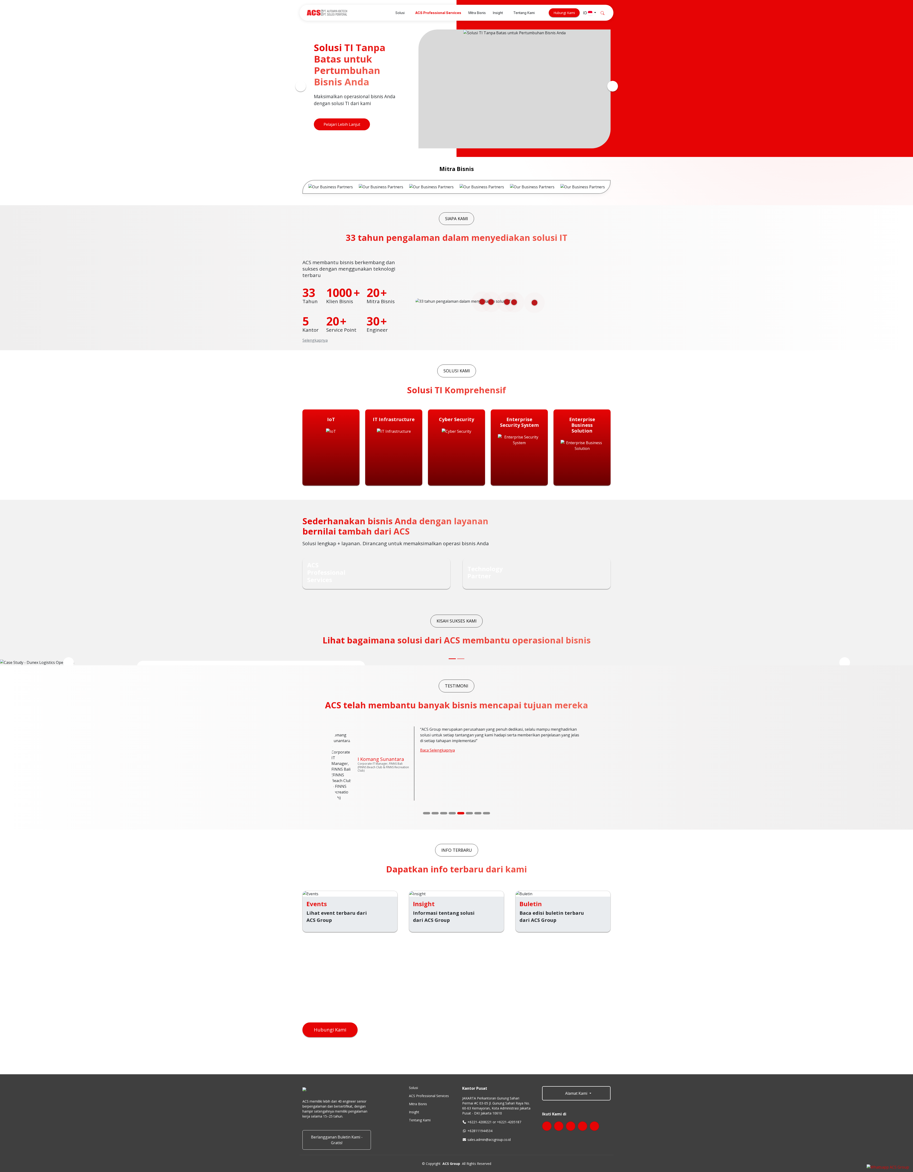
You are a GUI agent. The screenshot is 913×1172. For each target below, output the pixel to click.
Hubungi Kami (564, 12)
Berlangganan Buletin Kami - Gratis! (337, 1101)
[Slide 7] (477, 774)
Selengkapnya (315, 340)
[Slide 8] (486, 774)
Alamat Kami (576, 1054)
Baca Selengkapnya (437, 756)
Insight (414, 1073)
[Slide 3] (443, 774)
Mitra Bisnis (418, 1065)
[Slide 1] (426, 774)
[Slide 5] (460, 774)
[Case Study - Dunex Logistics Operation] (452, 658)
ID (585, 12)
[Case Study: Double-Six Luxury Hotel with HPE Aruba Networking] (460, 658)
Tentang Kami (420, 1081)
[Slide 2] (435, 774)
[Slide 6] (469, 774)
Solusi (413, 1049)
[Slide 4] (452, 774)
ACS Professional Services (429, 1057)
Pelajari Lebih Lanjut (342, 125)
